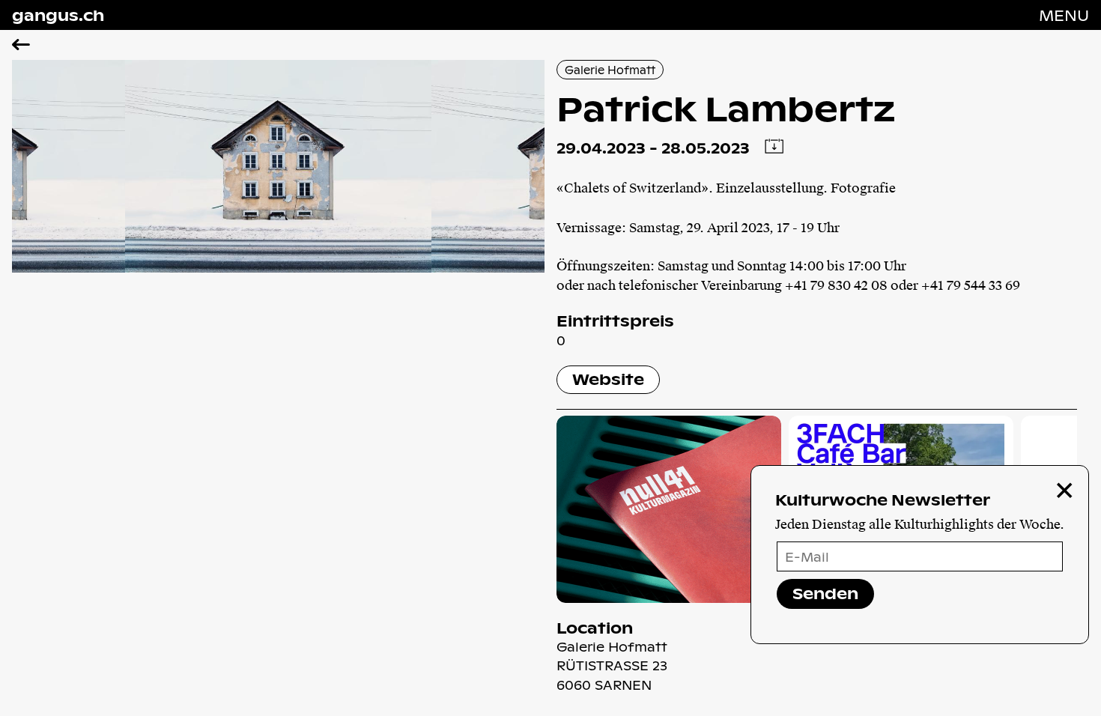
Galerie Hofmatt (610, 69)
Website (608, 378)
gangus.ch (58, 14)
